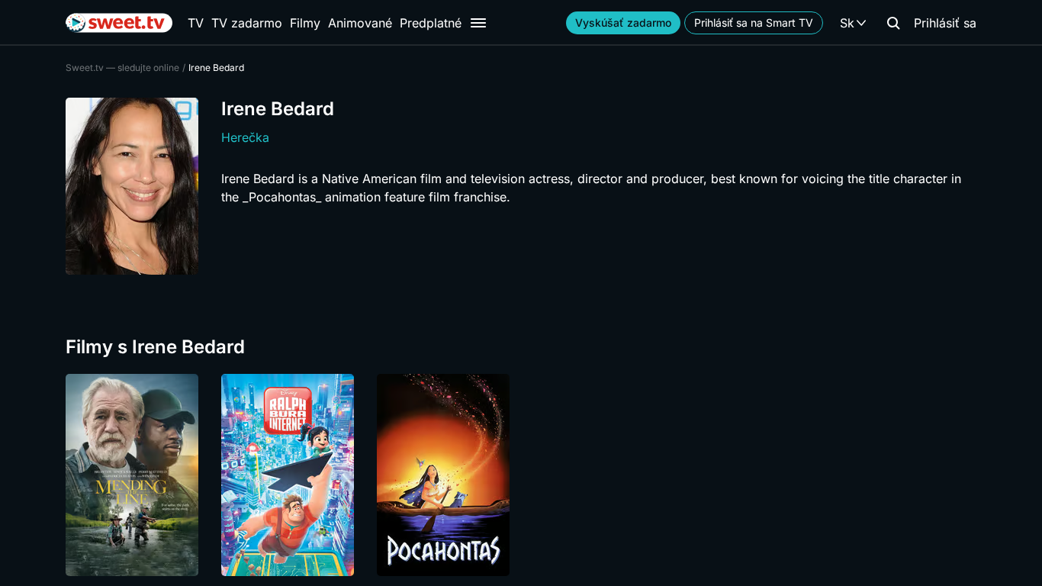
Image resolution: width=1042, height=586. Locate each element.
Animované (360, 23)
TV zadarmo (246, 23)
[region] (521, 475)
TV (196, 23)
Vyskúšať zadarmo (623, 22)
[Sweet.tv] (119, 23)
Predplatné (431, 23)
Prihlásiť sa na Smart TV (753, 22)
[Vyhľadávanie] (893, 23)
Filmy (305, 23)
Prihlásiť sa (945, 23)
